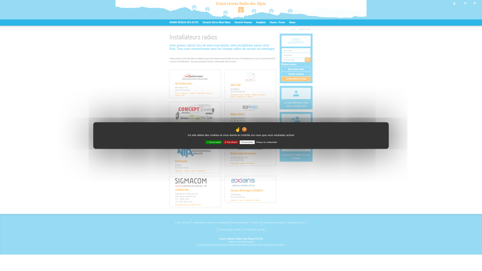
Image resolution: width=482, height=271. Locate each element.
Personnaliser (247, 142)
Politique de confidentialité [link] (266, 142)
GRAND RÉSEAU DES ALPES (183, 22)
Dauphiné (261, 22)
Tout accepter (214, 142)
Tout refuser (231, 142)
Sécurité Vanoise (243, 22)
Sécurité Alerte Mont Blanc (216, 22)
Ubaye (292, 22)
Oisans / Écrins (277, 22)
